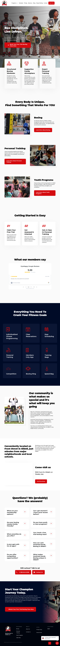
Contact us (39, 572)
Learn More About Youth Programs (43, 193)
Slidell (48, 628)
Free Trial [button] (51, 3)
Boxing (17, 628)
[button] (14, 3)
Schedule (21, 3)
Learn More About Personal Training (14, 161)
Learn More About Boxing (43, 130)
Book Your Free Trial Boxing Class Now (21, 609)
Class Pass (18, 637)
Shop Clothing (39, 3)
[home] (4, 3)
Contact (45, 3)
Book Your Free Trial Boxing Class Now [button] (18, 45)
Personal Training (18, 632)
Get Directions (41, 481)
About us (30, 3)
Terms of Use (39, 632)
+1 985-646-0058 (24, 572)
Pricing (25, 3)
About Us (28, 629)
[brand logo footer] (8, 629)
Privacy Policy (39, 629)
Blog (34, 3)
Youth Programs (19, 635)
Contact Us (28, 631)
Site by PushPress (19, 642)
